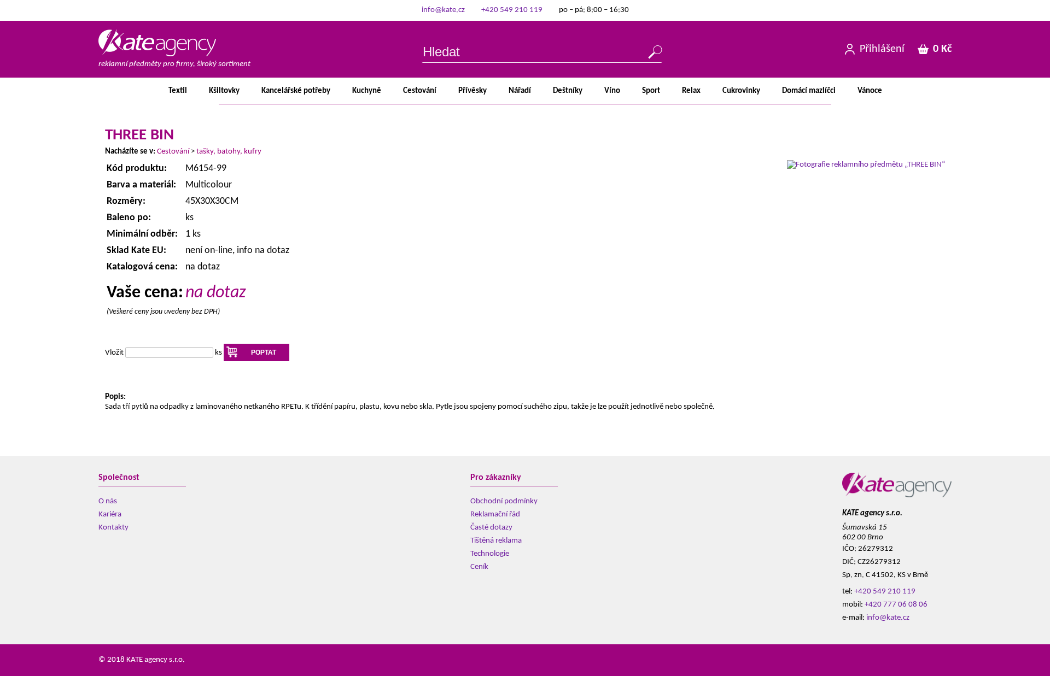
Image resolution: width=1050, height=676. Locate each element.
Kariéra (109, 514)
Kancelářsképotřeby (295, 91)
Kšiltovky (224, 91)
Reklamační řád (495, 514)
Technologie (489, 554)
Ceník (479, 567)
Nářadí (520, 91)
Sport (651, 91)
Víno (612, 91)
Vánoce (870, 91)
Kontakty (113, 528)
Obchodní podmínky (504, 501)
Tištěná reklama (496, 541)
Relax (691, 91)
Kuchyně (366, 91)
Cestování (419, 91)
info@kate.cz (443, 10)
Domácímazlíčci (809, 91)
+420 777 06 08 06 (896, 605)
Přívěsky (472, 91)
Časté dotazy (491, 528)
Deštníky (567, 91)
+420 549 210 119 (511, 10)
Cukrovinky (741, 91)
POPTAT (263, 352)
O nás (107, 501)
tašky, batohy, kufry (228, 152)
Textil (177, 91)
